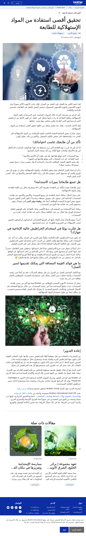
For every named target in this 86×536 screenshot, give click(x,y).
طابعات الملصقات (43, 396)
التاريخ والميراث (77, 512)
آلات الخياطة (58, 396)
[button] (80, 449)
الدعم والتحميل (51, 507)
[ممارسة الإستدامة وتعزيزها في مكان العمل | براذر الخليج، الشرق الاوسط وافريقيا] (26, 441)
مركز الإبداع (35, 507)
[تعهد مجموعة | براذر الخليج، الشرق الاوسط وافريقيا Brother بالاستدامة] (60, 441)
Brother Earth (61, 7)
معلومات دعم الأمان (33, 513)
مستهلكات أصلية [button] (58, 33)
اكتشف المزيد (76, 530)
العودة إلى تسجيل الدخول (71, 13)
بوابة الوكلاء (36, 510)
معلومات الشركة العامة (77, 508)
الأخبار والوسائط (64, 512)
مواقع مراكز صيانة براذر (48, 513)
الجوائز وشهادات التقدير (64, 508)
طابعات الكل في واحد (23, 393)
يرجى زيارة (21, 388)
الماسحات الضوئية (72, 396)
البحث (8, 3)
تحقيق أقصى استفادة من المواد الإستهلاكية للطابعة (40, 7)
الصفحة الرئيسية (79, 7)
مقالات (70, 7)
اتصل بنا (67, 515)
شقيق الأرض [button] (72, 33)
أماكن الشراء (51, 510)
